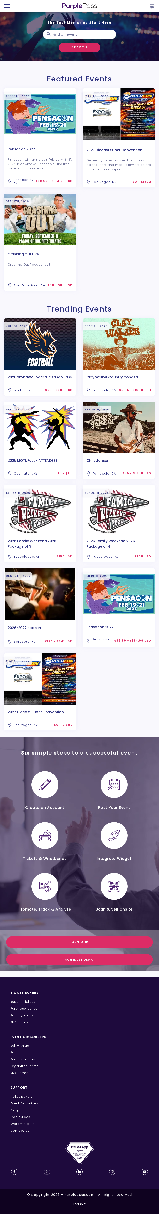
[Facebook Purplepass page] (14, 1172)
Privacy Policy (22, 1015)
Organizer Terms (24, 1066)
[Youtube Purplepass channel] (145, 1172)
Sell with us (19, 1046)
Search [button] (79, 47)
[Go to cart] (152, 6)
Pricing (16, 1052)
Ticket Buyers (21, 1097)
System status (22, 1124)
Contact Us (19, 1131)
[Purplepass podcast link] (112, 1172)
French (15, 1190)
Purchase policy (24, 1008)
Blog (14, 1110)
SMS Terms (19, 1022)
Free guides (20, 1117)
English (78, 1204)
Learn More (79, 942)
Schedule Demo (79, 960)
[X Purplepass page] (47, 1172)
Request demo (22, 1059)
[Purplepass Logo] (79, 6)
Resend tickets (22, 1002)
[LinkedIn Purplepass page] (79, 1172)
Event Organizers (24, 1103)
